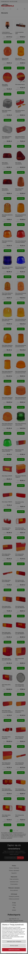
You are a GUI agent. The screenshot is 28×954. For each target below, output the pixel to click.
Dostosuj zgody (14, 945)
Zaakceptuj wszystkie (14, 949)
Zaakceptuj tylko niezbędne (14, 941)
